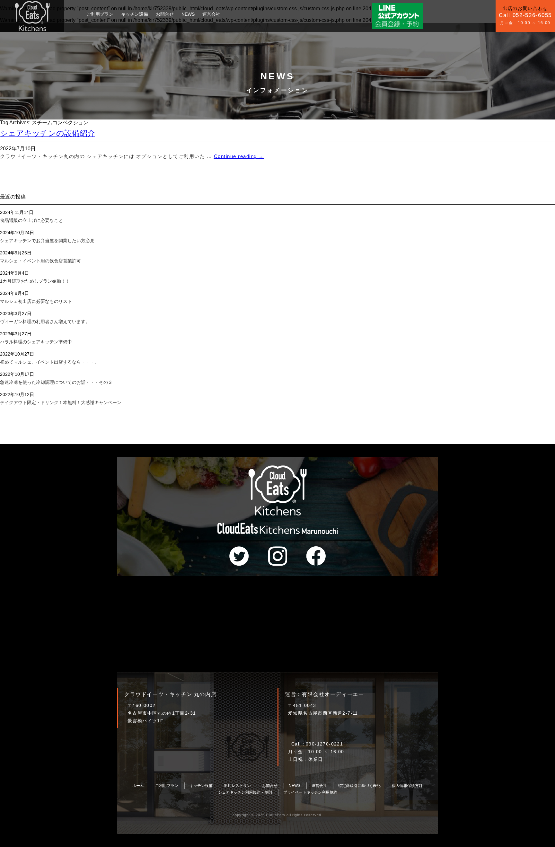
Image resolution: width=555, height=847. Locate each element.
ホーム (138, 785)
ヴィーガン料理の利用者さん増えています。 (45, 321)
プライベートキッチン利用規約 (310, 792)
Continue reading (239, 156)
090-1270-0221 (324, 743)
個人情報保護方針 (407, 785)
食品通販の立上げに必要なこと (31, 220)
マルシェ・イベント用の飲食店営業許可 (40, 260)
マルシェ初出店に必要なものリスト (36, 301)
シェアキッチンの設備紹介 (47, 133)
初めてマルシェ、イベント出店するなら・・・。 (49, 362)
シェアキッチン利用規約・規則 (245, 792)
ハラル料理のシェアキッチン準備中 (36, 341)
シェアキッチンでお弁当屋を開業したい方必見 (47, 240)
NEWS (188, 14)
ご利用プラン (99, 14)
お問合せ (165, 14)
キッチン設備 (134, 14)
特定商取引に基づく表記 (359, 785)
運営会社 (211, 14)
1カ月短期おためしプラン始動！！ (35, 281)
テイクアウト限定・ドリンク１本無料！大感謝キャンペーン (60, 402)
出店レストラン (237, 785)
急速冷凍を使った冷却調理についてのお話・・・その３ (56, 382)
